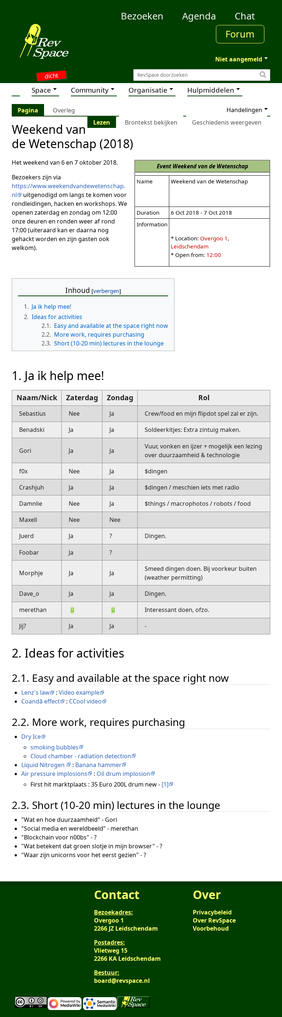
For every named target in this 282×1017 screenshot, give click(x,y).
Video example (79, 692)
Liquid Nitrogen (43, 765)
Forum (239, 34)
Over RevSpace (214, 920)
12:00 (213, 254)
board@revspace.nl (122, 981)
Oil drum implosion (123, 774)
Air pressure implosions (54, 774)
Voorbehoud (211, 928)
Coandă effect (40, 701)
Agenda (199, 16)
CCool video (85, 701)
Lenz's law (35, 692)
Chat (245, 16)
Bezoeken (142, 16)
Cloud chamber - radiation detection (80, 756)
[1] (165, 784)
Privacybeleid (212, 912)
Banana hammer (98, 765)
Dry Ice (31, 737)
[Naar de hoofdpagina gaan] (44, 41)
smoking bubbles (54, 747)
